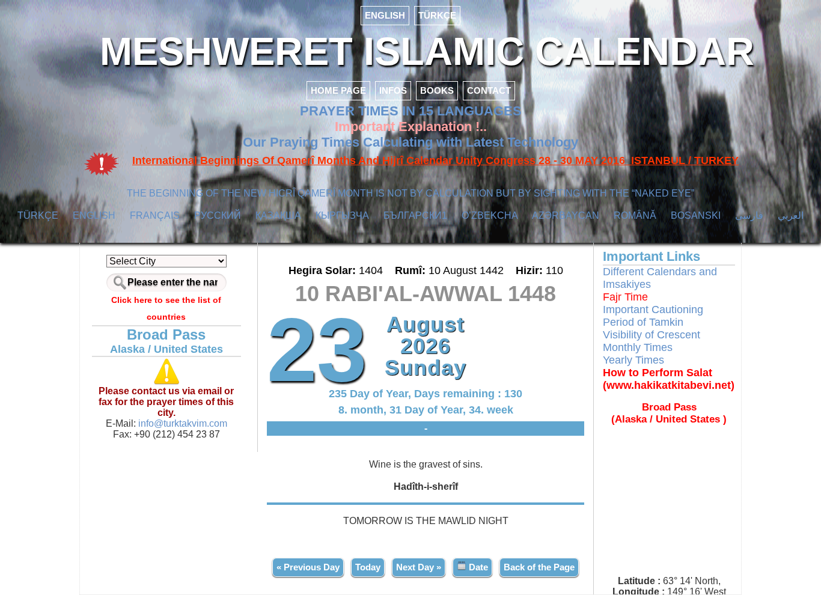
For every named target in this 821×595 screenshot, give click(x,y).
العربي (791, 215)
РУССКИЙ (217, 215)
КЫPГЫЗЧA (342, 215)
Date (477, 567)
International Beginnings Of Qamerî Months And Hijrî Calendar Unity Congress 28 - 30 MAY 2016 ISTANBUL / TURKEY (435, 160)
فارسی (749, 215)
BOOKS (437, 90)
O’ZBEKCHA (490, 215)
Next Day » (418, 567)
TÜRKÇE (437, 15)
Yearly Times (633, 360)
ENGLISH (385, 15)
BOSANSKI (696, 215)
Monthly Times (638, 347)
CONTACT (489, 90)
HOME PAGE (338, 90)
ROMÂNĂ (635, 215)
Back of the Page (539, 567)
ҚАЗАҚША (278, 215)
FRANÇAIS (155, 215)
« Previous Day (308, 567)
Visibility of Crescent (651, 335)
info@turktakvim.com (181, 423)
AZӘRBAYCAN (565, 215)
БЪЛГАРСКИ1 (415, 215)
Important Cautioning (653, 310)
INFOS (393, 90)
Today (367, 567)
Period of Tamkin (643, 322)
